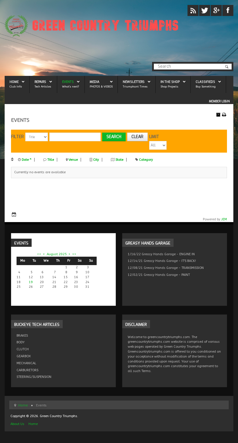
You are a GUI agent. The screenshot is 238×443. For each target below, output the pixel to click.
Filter (17, 137)
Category (146, 160)
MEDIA (94, 82)
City (96, 160)
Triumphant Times (135, 86)
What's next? (70, 86)
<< (39, 254)
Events (68, 82)
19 (31, 282)
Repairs (40, 82)
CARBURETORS (27, 370)
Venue (73, 160)
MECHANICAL (26, 363)
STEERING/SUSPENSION (34, 377)
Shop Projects (169, 86)
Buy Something (206, 86)
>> (74, 254)
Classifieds (205, 82)
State (119, 160)
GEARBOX (24, 356)
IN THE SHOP (170, 82)
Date (25, 160)
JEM (224, 219)
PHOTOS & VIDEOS (101, 86)
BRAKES (22, 335)
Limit (154, 137)
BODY (21, 342)
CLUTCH (23, 349)
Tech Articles (43, 86)
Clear (137, 137)
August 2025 (57, 254)
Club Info (16, 86)
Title (50, 160)
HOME (14, 82)
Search (114, 137)
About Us (17, 424)
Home (33, 424)
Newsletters (134, 82)
